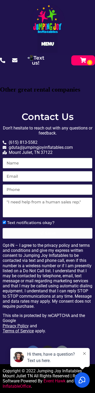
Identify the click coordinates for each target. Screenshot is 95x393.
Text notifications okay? (31, 222)
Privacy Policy (16, 325)
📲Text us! (35, 60)
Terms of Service (18, 330)
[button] (47, 42)
